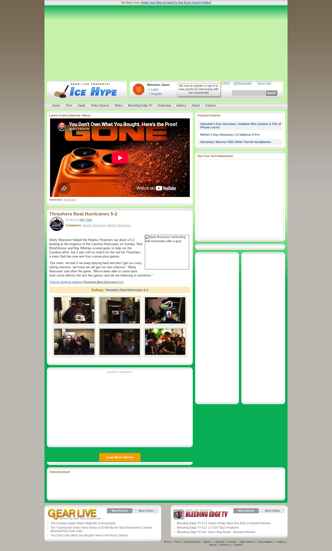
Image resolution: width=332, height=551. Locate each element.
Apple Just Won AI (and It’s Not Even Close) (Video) (176, 2)
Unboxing (164, 105)
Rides (119, 105)
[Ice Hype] (86, 90)
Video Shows (246, 541)
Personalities (265, 541)
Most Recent (120, 510)
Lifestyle (219, 541)
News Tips (264, 83)
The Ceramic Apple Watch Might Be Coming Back (83, 523)
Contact (210, 105)
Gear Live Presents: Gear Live (74, 514)
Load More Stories (120, 457)
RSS (227, 83)
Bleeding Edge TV (140, 105)
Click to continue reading (86, 282)
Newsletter (245, 83)
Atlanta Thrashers (94, 225)
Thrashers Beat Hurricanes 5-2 (83, 213)
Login (154, 89)
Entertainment (191, 541)
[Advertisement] (166, 43)
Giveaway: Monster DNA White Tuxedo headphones (235, 142)
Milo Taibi (85, 220)
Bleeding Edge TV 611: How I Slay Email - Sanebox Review (216, 532)
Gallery (181, 105)
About (196, 105)
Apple (82, 105)
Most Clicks (146, 510)
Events (231, 541)
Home (56, 105)
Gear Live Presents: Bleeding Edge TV (200, 514)
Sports (207, 541)
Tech (69, 105)
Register (156, 94)
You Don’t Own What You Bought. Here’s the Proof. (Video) (89, 535)
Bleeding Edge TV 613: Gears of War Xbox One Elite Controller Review (224, 523)
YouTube (69, 199)
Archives (224, 544)
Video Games (100, 105)
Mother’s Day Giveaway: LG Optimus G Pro (230, 134)
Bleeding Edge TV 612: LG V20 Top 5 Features (208, 527)
